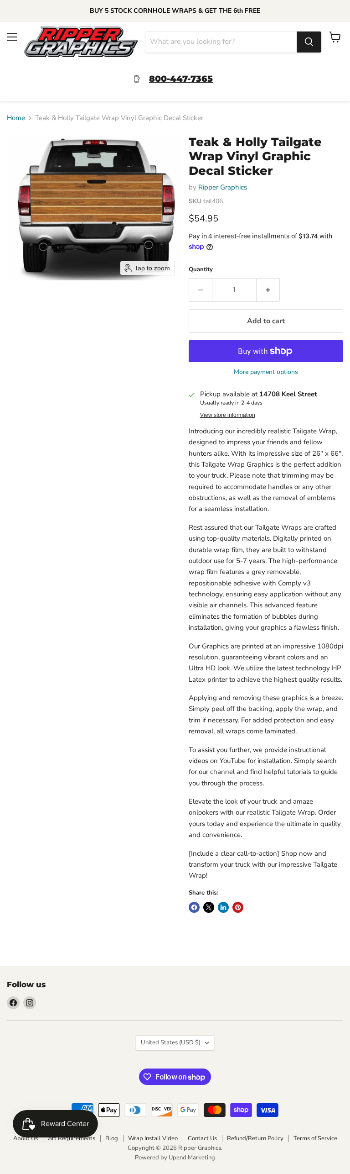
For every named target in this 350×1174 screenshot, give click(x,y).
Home (16, 118)
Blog (111, 1138)
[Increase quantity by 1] (268, 290)
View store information (227, 415)
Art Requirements (71, 1138)
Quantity (201, 269)
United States (171, 1042)
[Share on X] (208, 907)
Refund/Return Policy (255, 1138)
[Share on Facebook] (194, 907)
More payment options (266, 372)
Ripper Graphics (222, 187)
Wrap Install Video (153, 1138)
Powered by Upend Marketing (175, 1157)
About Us (25, 1138)
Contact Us (202, 1138)
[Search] (309, 42)
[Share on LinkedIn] (223, 907)
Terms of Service (315, 1138)
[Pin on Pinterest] (237, 907)
